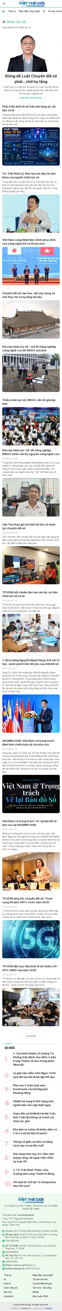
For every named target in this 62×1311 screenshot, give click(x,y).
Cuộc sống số (10, 1287)
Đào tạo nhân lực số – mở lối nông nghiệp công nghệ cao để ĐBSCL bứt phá (29, 348)
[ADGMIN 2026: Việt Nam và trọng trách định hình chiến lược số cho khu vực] (31, 794)
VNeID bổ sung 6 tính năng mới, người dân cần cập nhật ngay (33, 1103)
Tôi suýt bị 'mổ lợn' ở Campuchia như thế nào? (34, 1184)
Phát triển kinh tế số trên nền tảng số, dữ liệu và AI (29, 108)
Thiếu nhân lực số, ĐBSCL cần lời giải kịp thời (28, 401)
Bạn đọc (8, 1292)
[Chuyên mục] (4, 3)
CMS (26, 1309)
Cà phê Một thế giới (42, 1283)
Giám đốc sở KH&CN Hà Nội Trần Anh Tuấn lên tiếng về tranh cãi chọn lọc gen (34, 1117)
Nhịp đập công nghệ (29, 11)
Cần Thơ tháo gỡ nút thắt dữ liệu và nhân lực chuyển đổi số (29, 526)
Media (36, 1292)
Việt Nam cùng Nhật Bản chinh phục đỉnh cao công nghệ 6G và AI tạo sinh (29, 241)
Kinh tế (7, 1283)
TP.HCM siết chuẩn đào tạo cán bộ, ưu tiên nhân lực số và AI (30, 594)
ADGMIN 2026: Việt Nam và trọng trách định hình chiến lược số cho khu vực (28, 742)
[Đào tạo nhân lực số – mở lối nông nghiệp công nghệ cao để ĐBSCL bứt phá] (31, 373)
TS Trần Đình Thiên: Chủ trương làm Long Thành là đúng (33, 1171)
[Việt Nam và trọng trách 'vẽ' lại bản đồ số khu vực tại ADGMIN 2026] (31, 871)
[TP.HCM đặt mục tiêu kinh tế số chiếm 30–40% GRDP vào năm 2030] (31, 1007)
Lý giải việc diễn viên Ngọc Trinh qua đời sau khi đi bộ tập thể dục (34, 1075)
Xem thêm (31, 1036)
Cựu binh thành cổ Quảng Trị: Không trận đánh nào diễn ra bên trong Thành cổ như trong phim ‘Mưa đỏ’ (34, 1059)
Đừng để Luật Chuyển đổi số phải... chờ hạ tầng (31, 79)
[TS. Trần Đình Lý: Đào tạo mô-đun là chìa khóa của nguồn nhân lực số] (31, 213)
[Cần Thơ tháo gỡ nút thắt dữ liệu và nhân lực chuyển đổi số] (31, 565)
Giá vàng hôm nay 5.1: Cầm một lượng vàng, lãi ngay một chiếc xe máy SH (33, 1157)
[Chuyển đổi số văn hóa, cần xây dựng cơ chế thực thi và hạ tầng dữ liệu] (31, 319)
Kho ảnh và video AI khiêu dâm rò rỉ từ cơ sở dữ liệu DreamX (35, 1131)
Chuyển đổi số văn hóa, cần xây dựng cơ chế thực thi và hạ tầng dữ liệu (28, 295)
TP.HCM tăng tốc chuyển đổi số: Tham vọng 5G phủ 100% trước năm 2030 (27, 900)
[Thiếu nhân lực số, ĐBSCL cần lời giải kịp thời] (31, 426)
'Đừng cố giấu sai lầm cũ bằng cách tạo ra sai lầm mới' (33, 1143)
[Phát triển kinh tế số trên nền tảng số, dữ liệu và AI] (31, 146)
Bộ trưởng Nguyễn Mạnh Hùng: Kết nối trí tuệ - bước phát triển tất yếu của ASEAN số (31, 662)
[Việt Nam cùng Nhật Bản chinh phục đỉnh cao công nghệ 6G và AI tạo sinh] (31, 266)
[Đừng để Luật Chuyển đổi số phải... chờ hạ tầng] (31, 51)
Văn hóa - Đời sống (42, 1287)
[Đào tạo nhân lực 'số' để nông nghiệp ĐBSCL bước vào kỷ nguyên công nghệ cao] (31, 497)
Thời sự (12, 11)
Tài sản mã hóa (40, 1279)
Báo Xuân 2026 (40, 1296)
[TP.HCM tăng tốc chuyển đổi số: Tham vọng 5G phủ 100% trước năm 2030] (31, 939)
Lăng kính (8, 1296)
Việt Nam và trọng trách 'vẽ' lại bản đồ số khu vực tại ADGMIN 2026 (29, 823)
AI (44, 11)
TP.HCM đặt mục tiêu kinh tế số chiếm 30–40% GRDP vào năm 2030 (30, 968)
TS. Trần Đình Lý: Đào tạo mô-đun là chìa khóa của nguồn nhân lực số (29, 175)
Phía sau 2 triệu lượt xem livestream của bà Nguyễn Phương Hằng (30, 1089)
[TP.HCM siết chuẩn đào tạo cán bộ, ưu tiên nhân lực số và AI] (31, 633)
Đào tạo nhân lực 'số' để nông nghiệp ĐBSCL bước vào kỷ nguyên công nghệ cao (30, 452)
